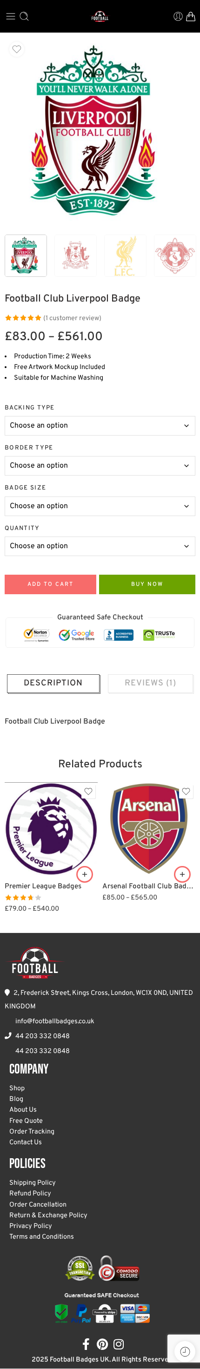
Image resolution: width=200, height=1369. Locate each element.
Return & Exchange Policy (48, 1215)
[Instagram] (119, 1344)
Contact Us (25, 1142)
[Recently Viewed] (184, 1351)
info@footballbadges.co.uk (54, 1021)
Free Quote (26, 1121)
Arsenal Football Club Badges (148, 886)
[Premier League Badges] (51, 828)
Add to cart (50, 584)
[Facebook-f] (86, 1344)
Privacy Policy (30, 1226)
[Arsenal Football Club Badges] (148, 828)
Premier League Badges (43, 886)
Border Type (29, 448)
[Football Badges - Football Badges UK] (100, 16)
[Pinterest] (102, 1344)
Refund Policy (30, 1193)
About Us (23, 1110)
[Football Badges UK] (35, 963)
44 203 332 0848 (42, 1036)
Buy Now (147, 584)
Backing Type (30, 408)
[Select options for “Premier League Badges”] (84, 874)
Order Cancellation (38, 1205)
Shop (17, 1088)
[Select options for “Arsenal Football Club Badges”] (182, 874)
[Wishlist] (16, 49)
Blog (16, 1099)
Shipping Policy (32, 1183)
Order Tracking (31, 1131)
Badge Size (25, 488)
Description (53, 683)
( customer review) (72, 318)
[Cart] (190, 16)
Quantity (22, 528)
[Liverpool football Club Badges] (100, 132)
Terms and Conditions (41, 1237)
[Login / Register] (178, 16)
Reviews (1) (150, 683)
